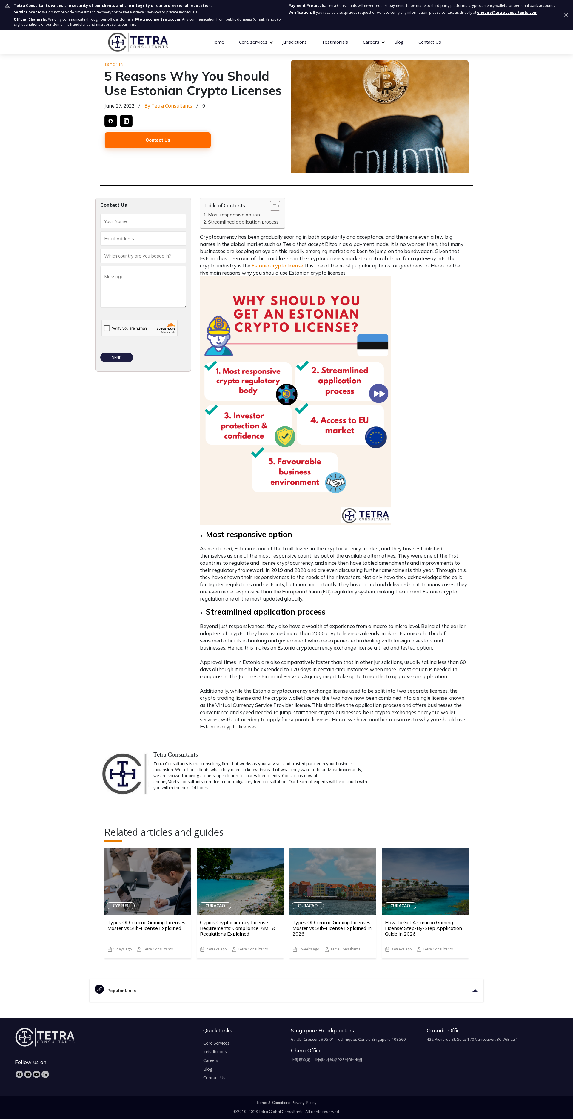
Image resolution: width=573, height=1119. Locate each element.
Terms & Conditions (273, 1102)
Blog (398, 42)
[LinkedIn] (45, 1074)
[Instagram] (28, 1074)
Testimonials (335, 42)
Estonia (114, 64)
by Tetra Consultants (168, 105)
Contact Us (429, 42)
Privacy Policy (304, 1102)
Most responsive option (234, 215)
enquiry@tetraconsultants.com (507, 12)
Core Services (216, 1043)
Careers (210, 1060)
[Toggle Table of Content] (272, 206)
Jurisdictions (294, 42)
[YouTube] (36, 1074)
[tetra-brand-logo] (137, 41)
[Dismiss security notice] (566, 15)
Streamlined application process (243, 222)
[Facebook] (19, 1074)
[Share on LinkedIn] (126, 121)
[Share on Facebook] (110, 121)
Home (217, 42)
